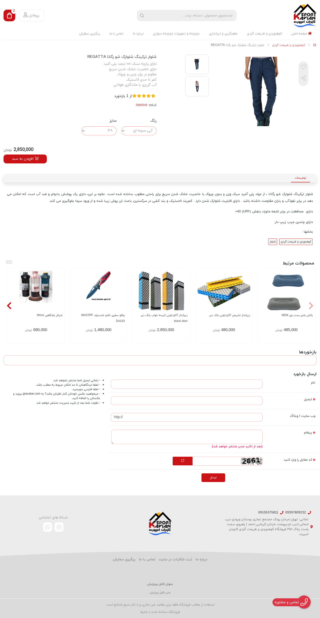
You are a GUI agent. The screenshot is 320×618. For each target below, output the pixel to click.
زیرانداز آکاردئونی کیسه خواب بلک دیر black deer (164, 318)
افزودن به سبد (23, 158)
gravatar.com (31, 394)
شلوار (273, 242)
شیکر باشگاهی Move (49, 315)
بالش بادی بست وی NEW (297, 315)
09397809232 (295, 512)
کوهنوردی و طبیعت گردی (264, 33)
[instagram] (59, 527)
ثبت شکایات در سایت (175, 559)
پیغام (308, 432)
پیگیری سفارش (89, 33)
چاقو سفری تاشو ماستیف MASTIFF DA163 (103, 318)
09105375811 (268, 512)
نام (313, 383)
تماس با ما (116, 33)
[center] (142, 15)
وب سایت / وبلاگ (302, 416)
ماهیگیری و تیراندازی (223, 33)
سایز (113, 120)
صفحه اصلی (299, 33)
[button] (311, 306)
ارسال (213, 477)
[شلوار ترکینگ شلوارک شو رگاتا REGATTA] (160, 523)
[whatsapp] (47, 527)
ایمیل (308, 399)
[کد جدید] (183, 461)
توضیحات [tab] (300, 178)
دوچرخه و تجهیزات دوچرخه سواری (176, 33)
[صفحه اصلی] (314, 45)
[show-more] (309, 296)
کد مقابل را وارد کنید (298, 460)
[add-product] (121, 296)
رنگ (153, 120)
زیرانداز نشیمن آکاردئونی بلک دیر (229, 315)
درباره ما (138, 33)
